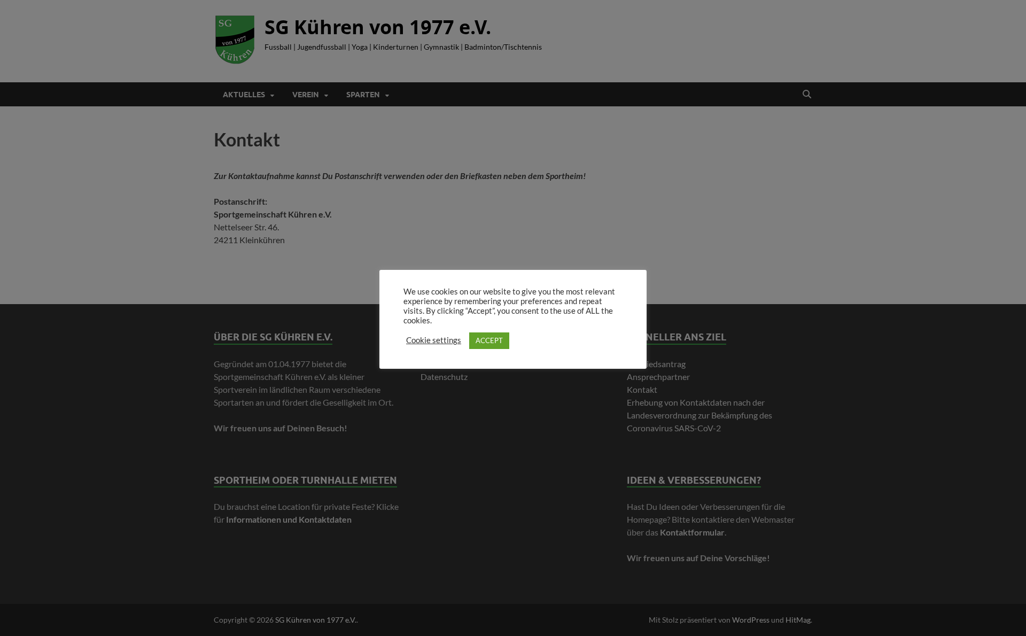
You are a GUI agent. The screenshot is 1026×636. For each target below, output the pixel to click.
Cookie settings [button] (433, 340)
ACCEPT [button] (489, 340)
